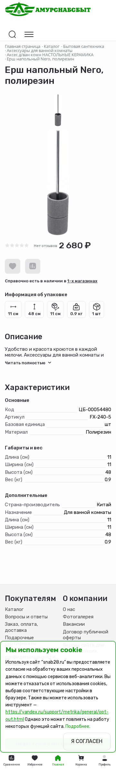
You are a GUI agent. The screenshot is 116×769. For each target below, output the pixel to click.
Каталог (14, 609)
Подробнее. (77, 726)
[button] (104, 761)
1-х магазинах (82, 280)
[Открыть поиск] (12, 34)
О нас (69, 609)
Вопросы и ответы (26, 617)
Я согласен (86, 741)
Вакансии (74, 624)
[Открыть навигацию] (29, 34)
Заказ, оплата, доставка (21, 627)
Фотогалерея (78, 617)
